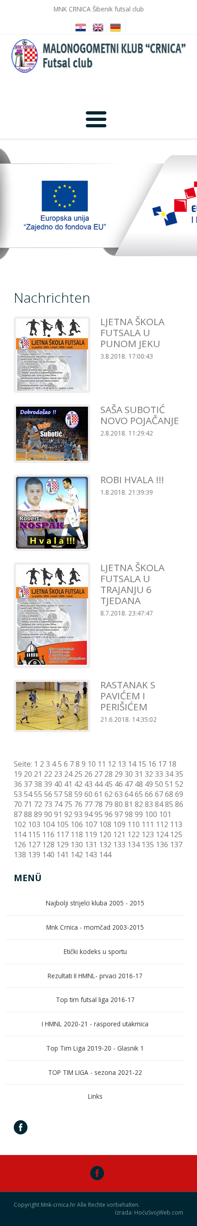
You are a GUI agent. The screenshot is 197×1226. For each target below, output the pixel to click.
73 (48, 804)
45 (108, 784)
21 (38, 774)
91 (58, 814)
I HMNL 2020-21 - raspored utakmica (95, 1023)
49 (149, 784)
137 (176, 844)
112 (162, 824)
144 (105, 855)
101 (165, 814)
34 (169, 774)
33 (159, 774)
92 (68, 814)
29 (119, 774)
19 (18, 774)
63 (119, 794)
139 (34, 855)
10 (92, 764)
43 (88, 784)
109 (119, 824)
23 (58, 774)
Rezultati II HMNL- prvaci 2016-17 (95, 975)
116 (48, 834)
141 (62, 855)
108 (105, 824)
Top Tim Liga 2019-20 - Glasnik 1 (95, 1048)
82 (139, 804)
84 (159, 804)
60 (88, 794)
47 (129, 784)
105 (62, 824)
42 (78, 784)
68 (169, 794)
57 (58, 794)
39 (48, 784)
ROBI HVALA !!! (132, 479)
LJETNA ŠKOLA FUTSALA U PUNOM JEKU (132, 332)
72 (38, 804)
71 (28, 804)
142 (77, 855)
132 (105, 844)
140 (48, 855)
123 (148, 834)
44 (98, 784)
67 (159, 794)
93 (78, 814)
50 (159, 784)
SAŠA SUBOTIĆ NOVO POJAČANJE (139, 415)
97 (119, 814)
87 (18, 814)
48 (139, 784)
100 (151, 814)
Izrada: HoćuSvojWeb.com (149, 1212)
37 (28, 784)
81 (129, 804)
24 (68, 774)
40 (58, 784)
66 (149, 794)
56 (48, 794)
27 (98, 774)
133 (119, 844)
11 (102, 764)
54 (28, 794)
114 (20, 834)
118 (77, 834)
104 (48, 824)
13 (122, 764)
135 (148, 844)
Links (95, 1096)
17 (162, 764)
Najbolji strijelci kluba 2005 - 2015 (95, 903)
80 (119, 804)
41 (68, 784)
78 (98, 804)
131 (91, 844)
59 (78, 794)
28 (108, 774)
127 (34, 844)
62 (108, 794)
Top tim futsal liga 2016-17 (95, 999)
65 (139, 794)
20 (28, 774)
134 (133, 844)
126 (20, 844)
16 (152, 764)
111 (148, 824)
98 (129, 814)
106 (77, 824)
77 (88, 804)
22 (48, 774)
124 (162, 834)
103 (34, 824)
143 (91, 855)
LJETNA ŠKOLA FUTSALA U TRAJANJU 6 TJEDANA (132, 584)
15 (142, 764)
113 (176, 824)
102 (20, 824)
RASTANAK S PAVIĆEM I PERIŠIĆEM (127, 695)
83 (149, 804)
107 (91, 824)
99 (139, 814)
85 (169, 804)
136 (162, 844)
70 (18, 804)
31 (139, 774)
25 (78, 774)
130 (77, 844)
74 (58, 804)
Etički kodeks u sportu (95, 951)
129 (62, 844)
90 (48, 814)
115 (34, 834)
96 (108, 814)
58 (68, 794)
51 (169, 784)
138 (20, 855)
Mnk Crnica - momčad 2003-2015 (95, 927)
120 (105, 834)
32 (149, 774)
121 (119, 834)
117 (62, 834)
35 (179, 774)
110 (133, 824)
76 (78, 804)
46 (119, 784)
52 (179, 784)
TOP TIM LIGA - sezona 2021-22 (95, 1072)
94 (88, 814)
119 (91, 834)
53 (18, 794)
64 (129, 794)
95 (98, 814)
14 (132, 764)
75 (68, 804)
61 (98, 794)
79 (108, 804)
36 (18, 784)
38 (38, 784)
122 (133, 834)
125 (176, 834)
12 (112, 764)
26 (88, 774)
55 (38, 794)
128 (48, 844)
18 (172, 764)
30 (129, 774)
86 (179, 804)
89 (38, 814)
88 (28, 814)
